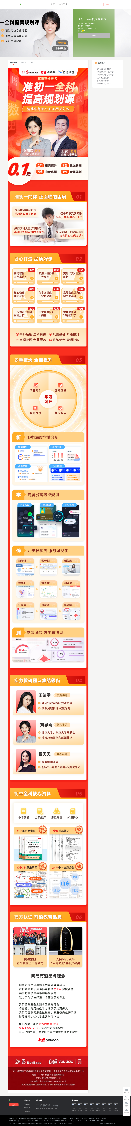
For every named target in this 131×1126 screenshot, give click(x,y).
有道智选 (76, 1118)
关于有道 (17, 1118)
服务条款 (25, 1123)
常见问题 (27, 1111)
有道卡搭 (70, 1118)
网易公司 (15, 1123)
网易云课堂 (30, 1118)
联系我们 (23, 1118)
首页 (53, 4)
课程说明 (27, 1104)
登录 (107, 5)
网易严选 (98, 1118)
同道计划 (13, 1105)
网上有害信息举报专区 (92, 1120)
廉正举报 (100, 1120)
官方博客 (100, 1123)
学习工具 (63, 4)
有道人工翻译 (83, 1118)
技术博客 (106, 1123)
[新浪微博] (126, 1096)
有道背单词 (64, 1118)
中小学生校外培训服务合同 (35, 1123)
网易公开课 (37, 1118)
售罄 (100, 35)
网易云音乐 (44, 1118)
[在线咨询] (126, 1089)
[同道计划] (126, 1109)
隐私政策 (20, 1123)
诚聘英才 (112, 1123)
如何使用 (27, 1107)
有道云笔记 (57, 1118)
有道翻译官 (91, 1118)
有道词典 (50, 1118)
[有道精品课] (20, 4)
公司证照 (44, 1123)
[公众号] (126, 1102)
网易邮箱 (104, 1118)
